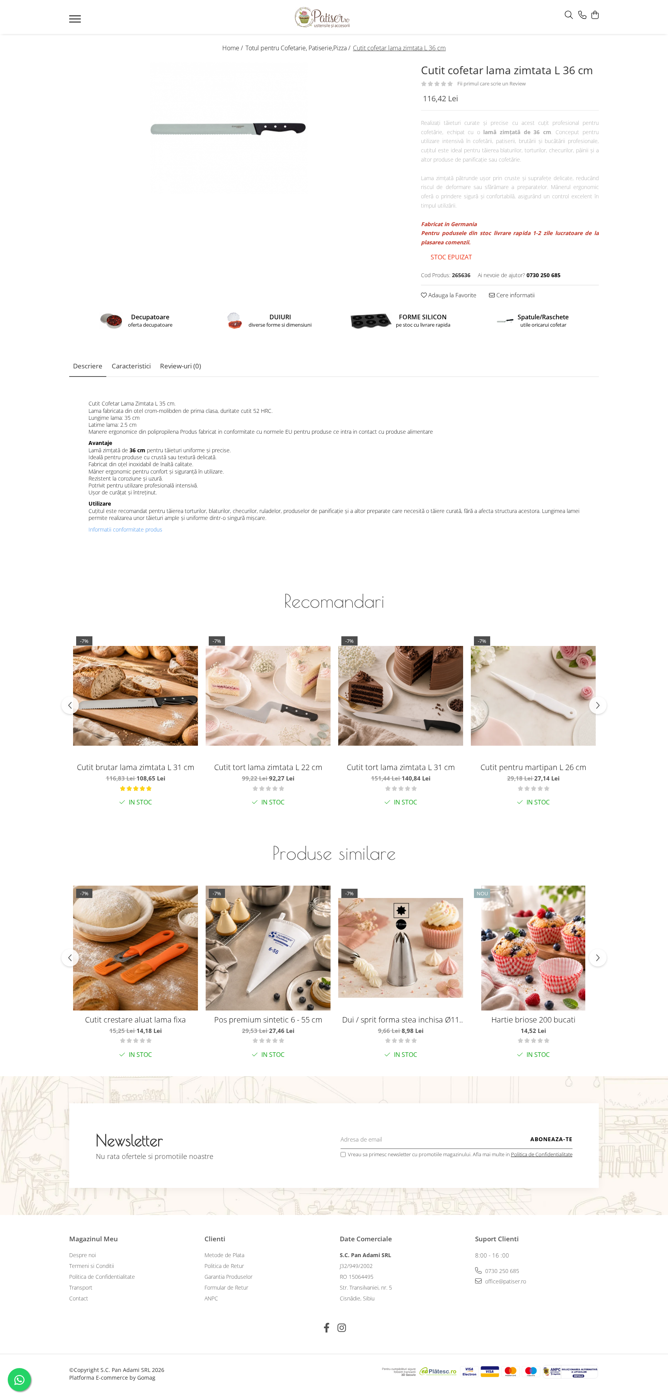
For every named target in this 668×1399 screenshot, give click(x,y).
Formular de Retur (226, 1287)
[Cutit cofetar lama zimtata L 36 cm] (229, 128)
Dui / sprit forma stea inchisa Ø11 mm (400, 1019)
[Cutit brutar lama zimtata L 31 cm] (135, 695)
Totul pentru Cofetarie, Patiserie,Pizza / (298, 48)
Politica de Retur (224, 1265)
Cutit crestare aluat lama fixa (135, 1019)
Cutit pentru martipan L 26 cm (533, 767)
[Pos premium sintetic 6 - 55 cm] (268, 948)
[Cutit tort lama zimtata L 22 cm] (268, 695)
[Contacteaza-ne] (582, 15)
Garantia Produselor (228, 1276)
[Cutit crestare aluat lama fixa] (135, 948)
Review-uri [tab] (180, 365)
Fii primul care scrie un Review (491, 83)
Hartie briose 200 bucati (533, 1019)
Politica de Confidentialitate (542, 1154)
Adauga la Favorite (451, 295)
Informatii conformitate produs (125, 529)
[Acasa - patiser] (322, 17)
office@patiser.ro (505, 1281)
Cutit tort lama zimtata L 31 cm (401, 767)
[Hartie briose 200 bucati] (533, 948)
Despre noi (82, 1255)
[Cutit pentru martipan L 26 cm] (533, 695)
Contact (78, 1298)
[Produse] (76, 21)
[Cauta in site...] (569, 15)
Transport (80, 1287)
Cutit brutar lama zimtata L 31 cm (135, 767)
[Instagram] (341, 1328)
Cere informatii (515, 295)
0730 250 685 (501, 1271)
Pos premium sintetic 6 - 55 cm (268, 1019)
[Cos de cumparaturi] (595, 15)
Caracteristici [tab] (131, 365)
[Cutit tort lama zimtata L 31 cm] (400, 695)
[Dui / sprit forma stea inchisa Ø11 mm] (400, 948)
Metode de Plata (224, 1255)
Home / (233, 48)
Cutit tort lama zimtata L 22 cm (268, 767)
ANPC (211, 1298)
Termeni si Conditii (91, 1265)
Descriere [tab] (87, 365)
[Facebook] (326, 1328)
